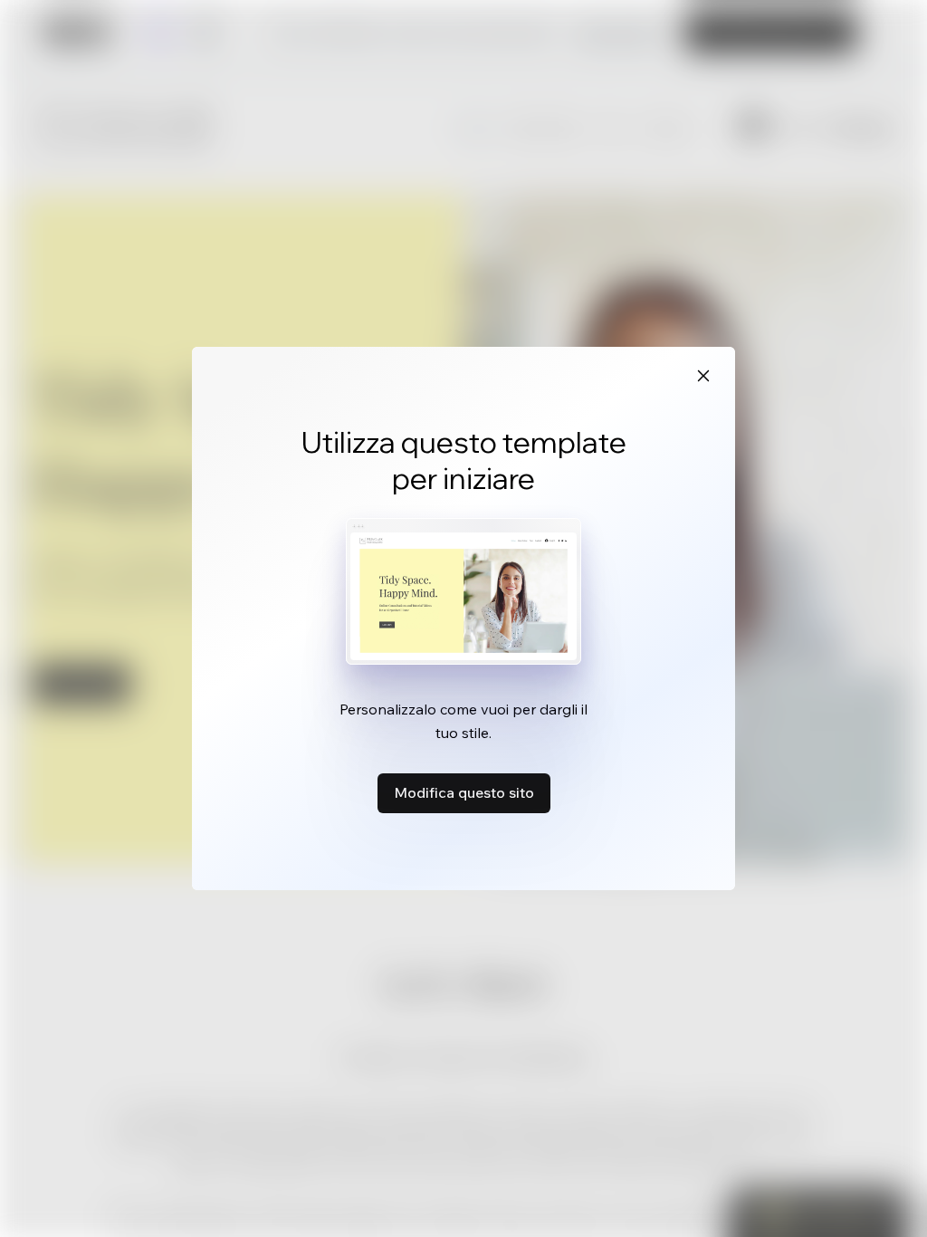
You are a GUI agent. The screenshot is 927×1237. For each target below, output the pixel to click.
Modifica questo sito (464, 792)
